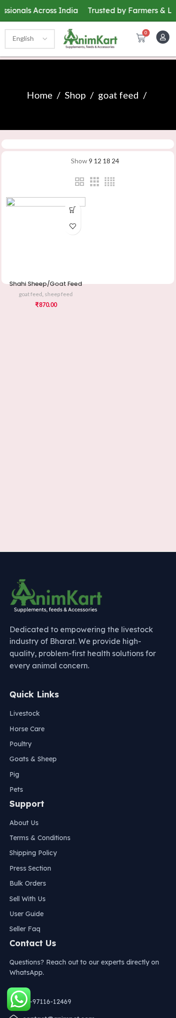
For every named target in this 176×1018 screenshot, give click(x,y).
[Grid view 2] (79, 182)
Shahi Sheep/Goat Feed (45, 284)
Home (40, 94)
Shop (76, 94)
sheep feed (59, 294)
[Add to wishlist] (72, 226)
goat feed (119, 94)
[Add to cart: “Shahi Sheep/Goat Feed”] (72, 210)
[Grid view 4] (110, 182)
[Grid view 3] (94, 182)
